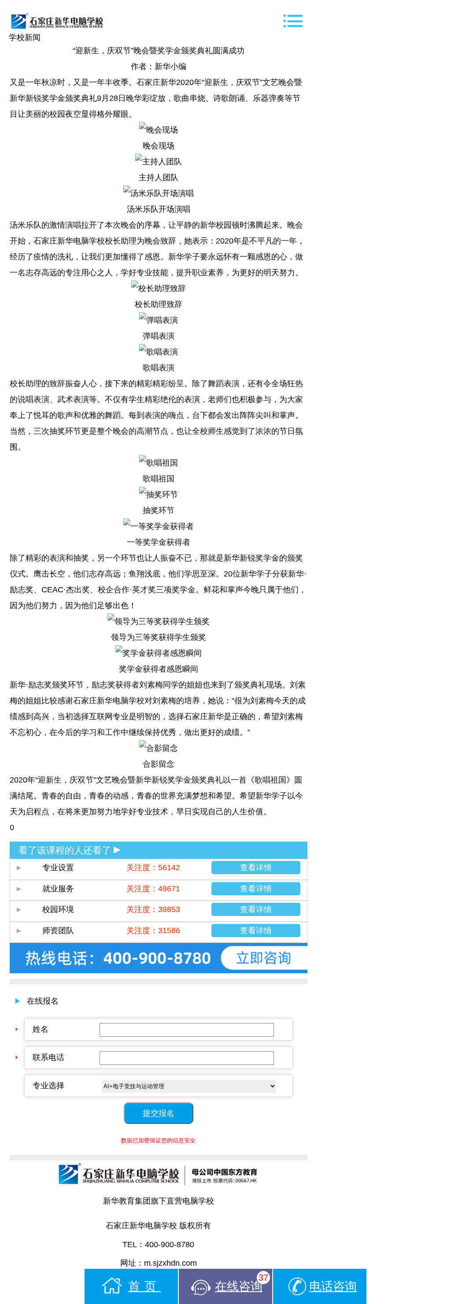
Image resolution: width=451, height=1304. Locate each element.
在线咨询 (241, 1283)
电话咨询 (333, 1286)
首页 (144, 1286)
